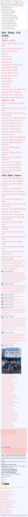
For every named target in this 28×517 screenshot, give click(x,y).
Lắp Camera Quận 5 (6, 407)
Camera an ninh (4, 498)
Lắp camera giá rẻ (8, 450)
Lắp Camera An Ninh (7, 374)
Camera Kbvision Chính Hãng (7, 494)
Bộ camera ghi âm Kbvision (8, 28)
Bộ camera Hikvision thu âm (9, 22)
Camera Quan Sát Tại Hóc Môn (9, 420)
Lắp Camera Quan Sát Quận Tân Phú (10, 402)
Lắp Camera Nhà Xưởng (6, 505)
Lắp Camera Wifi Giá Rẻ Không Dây (8, 507)
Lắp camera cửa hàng (20, 452)
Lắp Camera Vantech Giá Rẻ (7, 491)
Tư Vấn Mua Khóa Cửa (5, 513)
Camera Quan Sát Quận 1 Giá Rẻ (9, 417)
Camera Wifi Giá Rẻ (4, 509)
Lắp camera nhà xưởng (14, 453)
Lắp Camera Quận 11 (7, 423)
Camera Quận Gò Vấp (7, 399)
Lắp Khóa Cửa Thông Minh (8, 391)
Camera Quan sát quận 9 (8, 424)
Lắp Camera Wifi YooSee (6, 510)
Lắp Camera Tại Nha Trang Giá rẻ (10, 377)
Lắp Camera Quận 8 (6, 380)
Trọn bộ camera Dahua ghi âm (9, 15)
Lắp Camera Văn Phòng (5, 504)
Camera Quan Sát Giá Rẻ (8, 384)
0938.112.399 (21, 2)
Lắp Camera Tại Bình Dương (8, 376)
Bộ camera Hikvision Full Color (9, 23)
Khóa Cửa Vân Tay (6, 393)
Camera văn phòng (19, 450)
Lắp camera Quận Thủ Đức (8, 421)
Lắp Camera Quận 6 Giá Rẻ (8, 409)
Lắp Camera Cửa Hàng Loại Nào (7, 502)
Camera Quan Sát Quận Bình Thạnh (10, 398)
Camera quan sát (6, 449)
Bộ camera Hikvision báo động (9, 25)
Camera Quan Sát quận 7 (8, 410)
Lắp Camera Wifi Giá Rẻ (7, 404)
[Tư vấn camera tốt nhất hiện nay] (26, 31)
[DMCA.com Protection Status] (5, 484)
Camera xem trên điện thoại (19, 449)
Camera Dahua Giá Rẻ (5, 493)
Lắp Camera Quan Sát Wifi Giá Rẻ (10, 413)
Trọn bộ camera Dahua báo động (10, 19)
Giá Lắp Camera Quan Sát (8, 390)
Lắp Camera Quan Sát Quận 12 (9, 382)
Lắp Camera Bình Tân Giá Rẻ (8, 396)
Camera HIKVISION (4, 496)
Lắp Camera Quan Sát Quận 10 (9, 412)
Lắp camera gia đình (8, 452)
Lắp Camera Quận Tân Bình (8, 401)
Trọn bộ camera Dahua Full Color (10, 17)
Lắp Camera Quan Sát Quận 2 (9, 395)
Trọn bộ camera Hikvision (8, 20)
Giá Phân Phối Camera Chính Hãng (10, 415)
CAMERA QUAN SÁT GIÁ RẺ (8, 426)
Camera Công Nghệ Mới (7, 385)
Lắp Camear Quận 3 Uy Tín (8, 379)
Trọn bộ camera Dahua (7, 14)
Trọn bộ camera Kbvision (8, 27)
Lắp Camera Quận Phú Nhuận (9, 418)
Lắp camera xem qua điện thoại (7, 501)
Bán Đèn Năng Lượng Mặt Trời (9, 388)
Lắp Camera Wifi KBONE (6, 512)
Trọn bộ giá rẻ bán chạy (7, 12)
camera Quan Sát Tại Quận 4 (8, 406)
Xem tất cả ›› (5, 346)
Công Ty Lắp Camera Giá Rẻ (8, 387)
